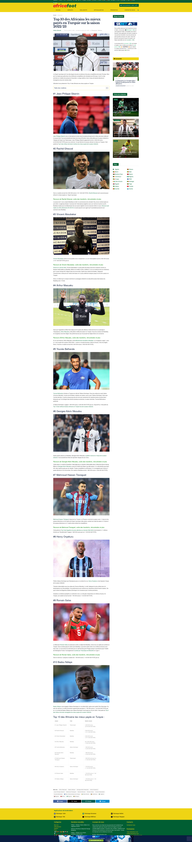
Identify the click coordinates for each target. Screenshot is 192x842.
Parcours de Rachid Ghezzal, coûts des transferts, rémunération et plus (77, 199)
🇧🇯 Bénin (115, 172)
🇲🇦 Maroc (63, 796)
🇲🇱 (56, 835)
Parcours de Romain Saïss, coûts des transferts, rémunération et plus (76, 655)
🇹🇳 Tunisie (130, 186)
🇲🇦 (58, 835)
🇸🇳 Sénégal (76, 796)
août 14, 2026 (118, 114)
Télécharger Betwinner (90, 813)
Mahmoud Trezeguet (71, 791)
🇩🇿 (55, 831)
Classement (59, 15)
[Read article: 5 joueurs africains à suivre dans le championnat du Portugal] (126, 107)
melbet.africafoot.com (133, 833)
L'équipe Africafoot (121, 85)
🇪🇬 (65, 831)
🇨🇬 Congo (116, 179)
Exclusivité (83, 10)
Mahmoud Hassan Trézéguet (61, 519)
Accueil (58, 10)
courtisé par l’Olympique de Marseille (84, 650)
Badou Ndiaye (57, 706)
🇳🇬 (55, 833)
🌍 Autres (55, 2)
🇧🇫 (58, 831)
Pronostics (114, 10)
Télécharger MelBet (117, 813)
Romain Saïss (64, 645)
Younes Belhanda (58, 393)
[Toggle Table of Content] (106, 88)
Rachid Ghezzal (93, 193)
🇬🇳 (55, 835)
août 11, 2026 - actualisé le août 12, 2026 (124, 135)
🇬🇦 (67, 831)
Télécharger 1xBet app (129, 5)
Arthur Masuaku (65, 332)
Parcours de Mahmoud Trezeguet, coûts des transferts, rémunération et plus (78, 527)
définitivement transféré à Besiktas (84, 340)
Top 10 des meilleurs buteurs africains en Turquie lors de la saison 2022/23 (73, 406)
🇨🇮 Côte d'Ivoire (85, 794)
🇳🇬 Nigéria (69, 796)
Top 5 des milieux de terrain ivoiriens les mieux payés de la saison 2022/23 (78, 144)
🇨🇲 (60, 831)
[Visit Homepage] (64, 5)
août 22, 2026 (130, 85)
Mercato (70, 10)
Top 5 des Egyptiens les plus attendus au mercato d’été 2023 (77, 530)
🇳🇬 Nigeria (130, 176)
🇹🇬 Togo (129, 184)
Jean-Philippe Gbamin (59, 136)
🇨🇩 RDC (129, 179)
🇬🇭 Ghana (130, 169)
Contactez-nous (130, 10)
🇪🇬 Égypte (56, 796)
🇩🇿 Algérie (101, 794)
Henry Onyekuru (92, 581)
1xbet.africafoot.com (132, 832)
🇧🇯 (56, 831)
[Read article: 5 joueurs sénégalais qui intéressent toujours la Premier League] (126, 128)
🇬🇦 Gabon (116, 186)
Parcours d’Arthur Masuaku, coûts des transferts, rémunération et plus (76, 338)
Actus (115, 99)
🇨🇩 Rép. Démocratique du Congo (72, 794)
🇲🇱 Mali (129, 172)
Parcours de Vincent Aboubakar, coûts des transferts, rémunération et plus (78, 265)
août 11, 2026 (118, 156)
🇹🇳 (65, 835)
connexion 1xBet (128, 43)
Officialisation (99, 10)
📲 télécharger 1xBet (130, 30)
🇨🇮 (63, 831)
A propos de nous (98, 822)
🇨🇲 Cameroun (94, 794)
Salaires (100, 30)
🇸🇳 (62, 835)
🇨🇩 (60, 835)
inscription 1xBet (130, 40)
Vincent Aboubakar (58, 258)
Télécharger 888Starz (90, 816)
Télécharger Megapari (118, 816)
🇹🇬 (63, 835)
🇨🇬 (62, 831)
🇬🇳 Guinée (116, 189)
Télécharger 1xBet (61, 813)
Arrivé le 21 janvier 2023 (59, 267)
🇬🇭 (67, 835)
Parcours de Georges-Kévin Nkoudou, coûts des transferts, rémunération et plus (80, 461)
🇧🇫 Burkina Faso (118, 174)
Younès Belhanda (58, 794)
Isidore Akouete (57, 30)
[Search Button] (138, 10)
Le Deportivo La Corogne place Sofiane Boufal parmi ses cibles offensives (125, 82)
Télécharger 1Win (60, 816)
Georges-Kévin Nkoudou (64, 466)
